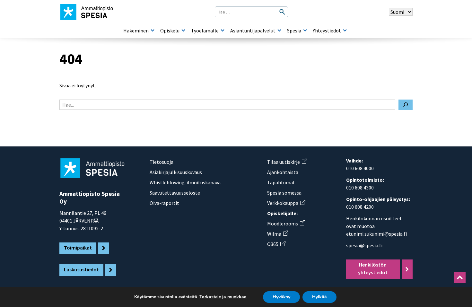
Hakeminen (136, 30)
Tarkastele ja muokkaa (223, 297)
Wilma (277, 234)
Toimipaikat (78, 247)
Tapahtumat (281, 182)
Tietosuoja (161, 162)
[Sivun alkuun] (460, 277)
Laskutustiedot (81, 269)
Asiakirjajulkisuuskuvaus (176, 172)
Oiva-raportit (164, 203)
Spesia (294, 30)
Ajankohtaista (282, 172)
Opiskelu (169, 30)
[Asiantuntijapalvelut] (279, 30)
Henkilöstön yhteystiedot (373, 268)
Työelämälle (205, 30)
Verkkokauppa (286, 203)
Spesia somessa (284, 192)
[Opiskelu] (183, 30)
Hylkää (319, 297)
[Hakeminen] (152, 30)
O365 (276, 244)
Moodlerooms (286, 223)
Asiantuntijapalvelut (252, 30)
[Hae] (405, 105)
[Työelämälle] (222, 30)
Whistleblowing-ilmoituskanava (185, 182)
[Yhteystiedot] (345, 30)
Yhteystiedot (327, 30)
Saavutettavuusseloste (175, 192)
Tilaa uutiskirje (287, 162)
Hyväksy (281, 297)
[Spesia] (305, 30)
